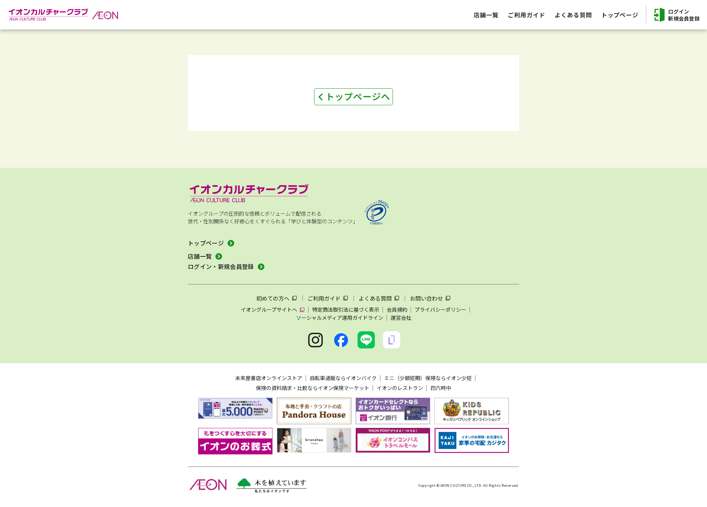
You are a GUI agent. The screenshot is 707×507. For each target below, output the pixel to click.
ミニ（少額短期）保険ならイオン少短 (428, 378)
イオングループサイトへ (269, 309)
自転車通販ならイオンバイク (343, 378)
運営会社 (401, 317)
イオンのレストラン (400, 387)
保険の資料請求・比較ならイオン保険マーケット (312, 387)
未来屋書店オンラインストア (268, 378)
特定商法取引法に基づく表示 (345, 309)
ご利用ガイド (324, 298)
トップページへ (358, 96)
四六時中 (440, 387)
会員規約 (397, 309)
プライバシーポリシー (440, 309)
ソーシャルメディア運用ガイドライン (339, 317)
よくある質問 (375, 298)
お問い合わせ (426, 298)
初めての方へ (272, 298)
